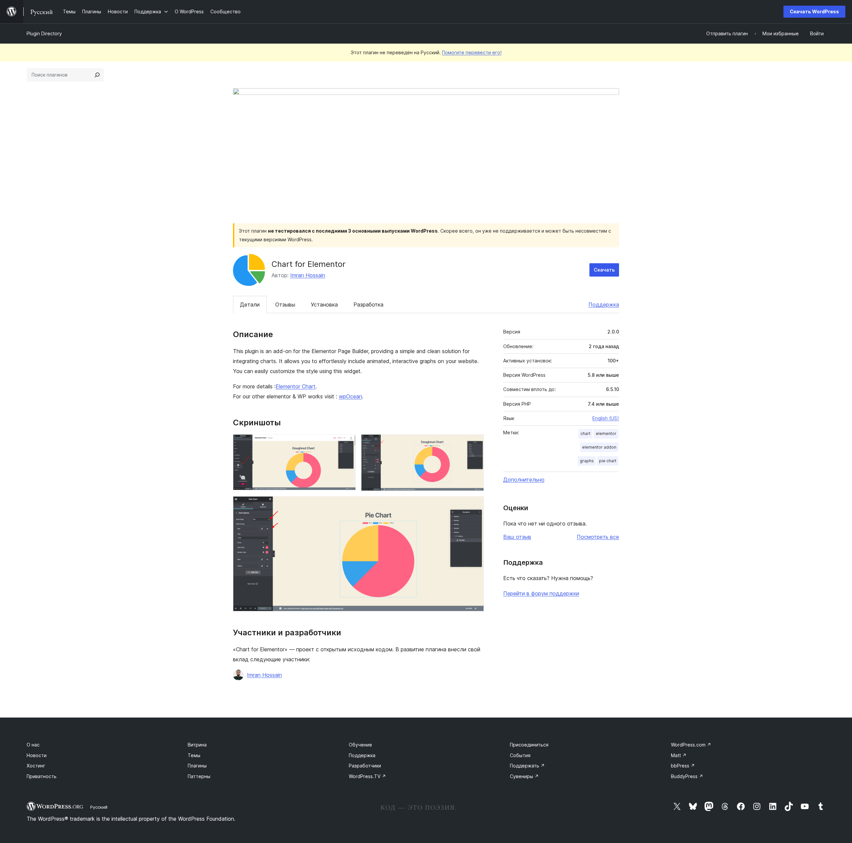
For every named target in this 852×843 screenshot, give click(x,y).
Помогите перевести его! (472, 52)
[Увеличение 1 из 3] (346, 443)
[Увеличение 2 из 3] (475, 443)
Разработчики (365, 765)
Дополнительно (523, 479)
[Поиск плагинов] (97, 75)
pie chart (607, 460)
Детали (250, 304)
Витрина (197, 744)
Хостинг (36, 765)
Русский (98, 807)
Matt (679, 755)
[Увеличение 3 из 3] (475, 505)
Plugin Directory (44, 33)
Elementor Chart (296, 386)
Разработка (368, 304)
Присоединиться (529, 744)
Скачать (604, 270)
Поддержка (603, 304)
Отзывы (285, 304)
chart (585, 433)
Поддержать (527, 765)
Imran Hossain (307, 275)
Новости (37, 755)
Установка (324, 304)
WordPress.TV (367, 776)
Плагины (197, 765)
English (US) (605, 418)
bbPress (683, 765)
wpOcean (350, 396)
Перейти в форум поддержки (541, 593)
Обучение (360, 744)
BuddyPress (687, 776)
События (520, 755)
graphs (587, 460)
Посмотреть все (598, 536)
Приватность (42, 776)
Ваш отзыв (517, 536)
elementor (606, 433)
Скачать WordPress (814, 11)
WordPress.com (691, 744)
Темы (194, 755)
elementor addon (599, 447)
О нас (33, 744)
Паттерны (199, 776)
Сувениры (524, 776)
